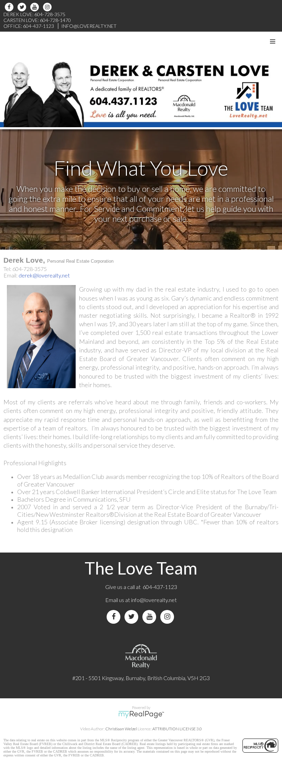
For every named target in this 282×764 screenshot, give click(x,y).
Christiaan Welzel (121, 728)
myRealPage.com (141, 714)
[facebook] (10, 7)
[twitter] (23, 7)
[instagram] (48, 7)
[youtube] (36, 7)
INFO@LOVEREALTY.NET (89, 26)
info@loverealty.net (154, 600)
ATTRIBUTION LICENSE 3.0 (177, 728)
